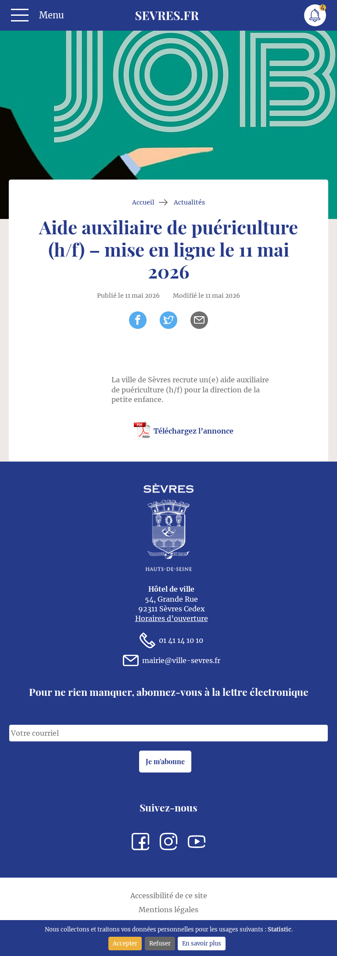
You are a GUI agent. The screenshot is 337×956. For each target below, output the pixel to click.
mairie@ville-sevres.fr (181, 660)
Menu (51, 15)
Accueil (143, 202)
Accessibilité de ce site (168, 895)
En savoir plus (201, 943)
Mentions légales (168, 909)
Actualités (189, 202)
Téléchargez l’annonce (193, 431)
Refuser (160, 943)
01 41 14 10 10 (181, 640)
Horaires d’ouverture (171, 618)
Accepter (125, 943)
